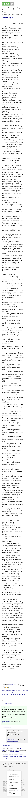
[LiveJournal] (9, 688)
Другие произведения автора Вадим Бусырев (13, 694)
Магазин (9, 10)
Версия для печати (16, 690)
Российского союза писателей (17, 795)
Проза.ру (10, 766)
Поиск (4, 10)
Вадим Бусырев (7, 18)
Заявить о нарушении (10, 692)
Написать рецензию (7, 703)
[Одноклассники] (6, 688)
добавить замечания (8, 727)
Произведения (12, 8)
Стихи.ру (5, 766)
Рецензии (20, 8)
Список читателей (6, 690)
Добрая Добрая (6, 721)
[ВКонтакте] (4, 688)
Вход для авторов (7, 12)
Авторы (4, 8)
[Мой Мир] (7, 688)
